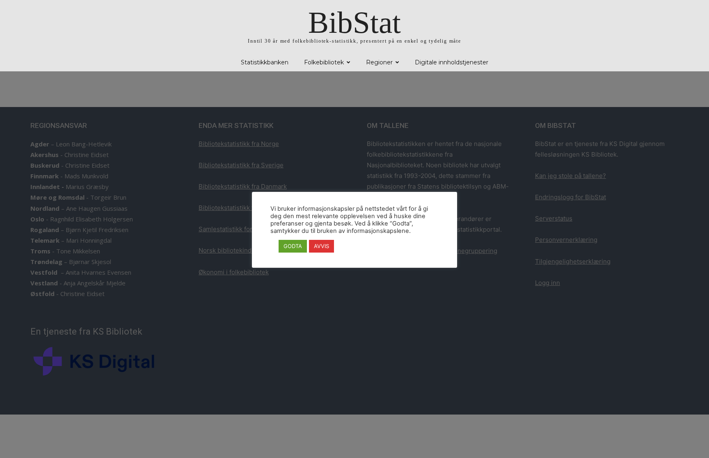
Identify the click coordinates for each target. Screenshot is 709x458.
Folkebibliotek (324, 62)
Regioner (379, 62)
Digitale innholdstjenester (451, 62)
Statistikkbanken (264, 62)
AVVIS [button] (321, 246)
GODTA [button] (293, 246)
